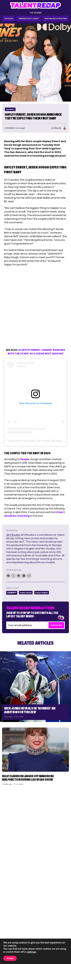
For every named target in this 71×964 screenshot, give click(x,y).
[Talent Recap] (35, 5)
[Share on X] (13, 576)
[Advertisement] (35, 825)
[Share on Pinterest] (19, 576)
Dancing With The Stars (55, 18)
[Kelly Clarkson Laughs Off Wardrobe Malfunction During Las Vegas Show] (35, 750)
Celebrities (10, 933)
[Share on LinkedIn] (24, 576)
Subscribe (56, 625)
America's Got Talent (29, 18)
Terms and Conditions (54, 933)
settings (31, 952)
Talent (8, 919)
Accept (10, 958)
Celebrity (10, 109)
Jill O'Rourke (13, 535)
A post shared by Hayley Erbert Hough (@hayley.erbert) (38, 440)
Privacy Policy (59, 928)
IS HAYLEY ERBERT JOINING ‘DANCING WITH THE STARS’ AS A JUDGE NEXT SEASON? (36, 351)
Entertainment (13, 928)
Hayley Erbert (41, 593)
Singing (8, 924)
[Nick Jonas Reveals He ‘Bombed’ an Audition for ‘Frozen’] (35, 686)
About (63, 919)
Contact (62, 924)
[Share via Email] (29, 576)
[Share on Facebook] (8, 576)
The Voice (8, 18)
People (24, 459)
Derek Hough (26, 593)
